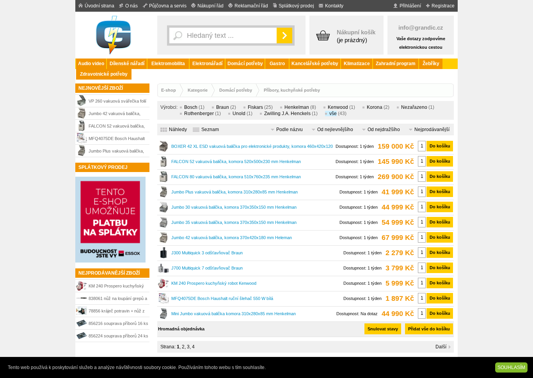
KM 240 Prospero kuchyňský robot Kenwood (116, 287)
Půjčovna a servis (168, 6)
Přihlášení (410, 6)
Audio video (91, 63)
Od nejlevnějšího (335, 129)
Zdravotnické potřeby (104, 74)
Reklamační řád (251, 6)
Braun (222, 107)
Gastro (277, 63)
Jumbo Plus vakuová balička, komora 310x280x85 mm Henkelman (116, 152)
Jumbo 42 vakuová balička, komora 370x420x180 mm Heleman (114, 114)
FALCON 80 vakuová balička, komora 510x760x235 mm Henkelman (236, 176)
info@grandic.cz (420, 27)
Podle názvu (289, 129)
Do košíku (440, 146)
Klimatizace (357, 63)
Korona (374, 107)
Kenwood (338, 107)
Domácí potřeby (245, 63)
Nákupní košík (356, 32)
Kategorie (198, 90)
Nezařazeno (414, 107)
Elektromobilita (168, 63)
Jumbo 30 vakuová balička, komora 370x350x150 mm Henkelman (234, 207)
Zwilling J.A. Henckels (287, 113)
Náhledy (178, 129)
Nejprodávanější (431, 129)
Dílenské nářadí (127, 63)
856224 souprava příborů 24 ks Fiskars (118, 337)
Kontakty (334, 6)
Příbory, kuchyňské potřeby (292, 90)
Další (440, 347)
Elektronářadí (207, 63)
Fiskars (255, 107)
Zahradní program (396, 63)
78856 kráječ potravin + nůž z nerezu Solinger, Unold (117, 312)
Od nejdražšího (384, 129)
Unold (239, 113)
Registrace (443, 6)
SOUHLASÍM (511, 367)
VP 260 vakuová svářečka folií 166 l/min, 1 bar (117, 102)
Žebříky (431, 63)
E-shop (168, 90)
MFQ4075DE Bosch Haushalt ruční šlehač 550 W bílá (117, 139)
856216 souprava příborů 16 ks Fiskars (118, 324)
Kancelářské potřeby (314, 63)
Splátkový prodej (296, 6)
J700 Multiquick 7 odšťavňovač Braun (207, 268)
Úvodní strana (99, 6)
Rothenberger (199, 113)
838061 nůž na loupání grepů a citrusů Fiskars (118, 299)
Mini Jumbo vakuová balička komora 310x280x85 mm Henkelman (233, 313)
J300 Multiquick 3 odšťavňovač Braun (207, 252)
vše (333, 113)
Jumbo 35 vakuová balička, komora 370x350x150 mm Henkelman (234, 222)
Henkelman (296, 107)
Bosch (190, 107)
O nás (131, 6)
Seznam (210, 129)
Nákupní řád (210, 6)
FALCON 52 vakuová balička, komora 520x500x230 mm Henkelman (117, 127)
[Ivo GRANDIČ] (114, 35)
